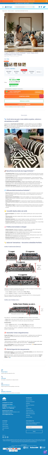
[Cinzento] (11, 62)
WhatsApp (28, 413)
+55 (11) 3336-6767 (11, 403)
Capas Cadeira (5, 422)
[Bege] (15, 62)
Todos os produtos (11, 8)
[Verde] (24, 62)
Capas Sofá (4, 420)
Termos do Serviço (29, 407)
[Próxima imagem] (42, 30)
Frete (27, 404)
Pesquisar (28, 400)
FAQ (3, 427)
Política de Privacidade (30, 411)
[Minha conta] (39, 4)
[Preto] (6, 62)
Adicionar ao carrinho (25, 99)
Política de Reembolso (30, 409)
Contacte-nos (28, 406)
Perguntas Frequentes (30, 399)
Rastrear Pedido (29, 414)
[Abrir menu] (3, 4)
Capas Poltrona (5, 423)
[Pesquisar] (33, 5)
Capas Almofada (5, 425)
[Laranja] (20, 62)
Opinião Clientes (29, 397)
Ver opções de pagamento (14, 80)
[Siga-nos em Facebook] (3, 435)
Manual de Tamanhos (30, 402)
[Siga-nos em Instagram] (5, 435)
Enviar (34, 429)
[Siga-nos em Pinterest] (7, 435)
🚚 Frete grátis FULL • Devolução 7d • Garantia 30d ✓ (24, 86)
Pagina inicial (4, 8)
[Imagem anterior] (5, 30)
